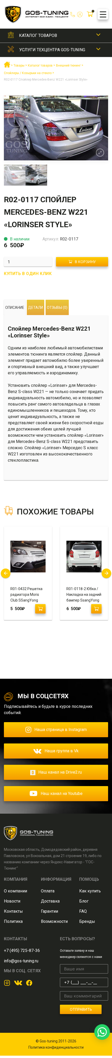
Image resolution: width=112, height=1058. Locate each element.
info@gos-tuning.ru (21, 960)
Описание (14, 307)
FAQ (83, 911)
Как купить (90, 891)
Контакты (13, 911)
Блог (84, 901)
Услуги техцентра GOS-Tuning (52, 49)
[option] (56, 128)
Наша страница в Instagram (60, 729)
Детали (35, 307)
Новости (12, 901)
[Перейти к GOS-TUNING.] (7, 66)
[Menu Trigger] (103, 14)
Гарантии (49, 911)
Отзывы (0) (57, 307)
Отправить (81, 1009)
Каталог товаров (38, 35)
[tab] (15, 307)
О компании (15, 891)
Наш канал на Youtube (62, 793)
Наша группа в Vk (62, 750)
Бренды (87, 921)
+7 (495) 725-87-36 (22, 950)
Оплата (47, 891)
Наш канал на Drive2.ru (60, 772)
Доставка (50, 901)
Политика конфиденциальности (56, 1047)
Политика (13, 921)
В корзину (85, 261)
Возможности (54, 921)
